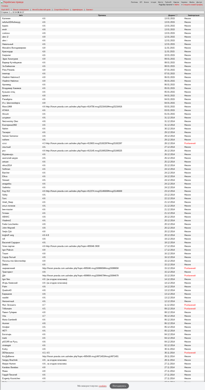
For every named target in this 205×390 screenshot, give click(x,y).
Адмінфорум (77, 10)
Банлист (89, 10)
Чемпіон (184, 2)
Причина (102, 15)
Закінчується (193, 15)
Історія (153, 2)
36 (21, 12)
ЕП (141, 2)
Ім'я (20, 15)
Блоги (146, 2)
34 (16, 12)
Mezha (191, 2)
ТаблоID (168, 2)
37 (23, 12)
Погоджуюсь (119, 386)
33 (13, 12)
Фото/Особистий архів (41, 10)
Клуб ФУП (5, 10)
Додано (171, 15)
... (11, 12)
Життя (160, 2)
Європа (176, 2)
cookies (103, 386)
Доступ (199, 2)
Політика (134, 2)
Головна (4, 6)
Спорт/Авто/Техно (61, 10)
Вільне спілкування (21, 10)
